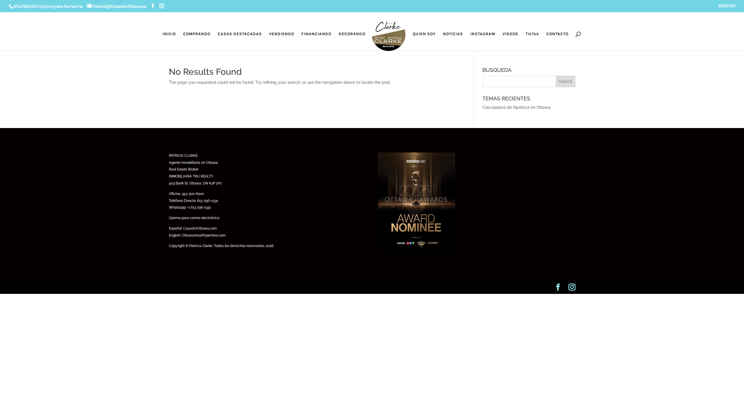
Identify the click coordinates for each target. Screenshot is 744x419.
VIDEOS (510, 34)
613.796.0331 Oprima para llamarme (48, 6)
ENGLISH (726, 5)
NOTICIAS (453, 34)
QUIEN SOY (424, 34)
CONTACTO (557, 34)
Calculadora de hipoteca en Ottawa (516, 107)
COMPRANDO (196, 34)
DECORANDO (352, 34)
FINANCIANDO (316, 34)
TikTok (532, 34)
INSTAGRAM (482, 34)
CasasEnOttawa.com (200, 228)
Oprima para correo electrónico (194, 218)
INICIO (169, 34)
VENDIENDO (281, 34)
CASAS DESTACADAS (240, 34)
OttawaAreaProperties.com (204, 235)
